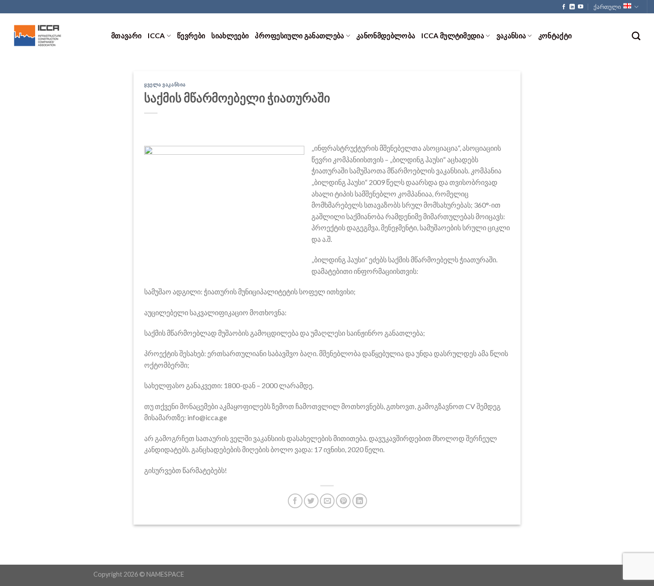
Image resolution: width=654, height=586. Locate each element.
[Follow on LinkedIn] (572, 7)
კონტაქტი (555, 35)
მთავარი (126, 35)
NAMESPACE (165, 574)
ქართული (607, 6)
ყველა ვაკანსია (165, 84)
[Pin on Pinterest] (343, 501)
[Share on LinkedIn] (359, 501)
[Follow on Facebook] (563, 7)
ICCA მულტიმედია (452, 35)
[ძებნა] (636, 35)
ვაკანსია (511, 35)
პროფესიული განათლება (299, 35)
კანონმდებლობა (385, 35)
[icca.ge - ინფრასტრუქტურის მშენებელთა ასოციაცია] (52, 35)
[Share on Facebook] (295, 501)
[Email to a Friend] (327, 501)
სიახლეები (230, 35)
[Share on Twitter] (311, 501)
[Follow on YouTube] (580, 7)
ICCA (156, 35)
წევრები (191, 35)
